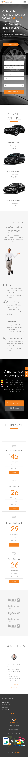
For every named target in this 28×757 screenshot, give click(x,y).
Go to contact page (8, 713)
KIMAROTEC (17, 752)
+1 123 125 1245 (11, 44)
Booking (14, 472)
